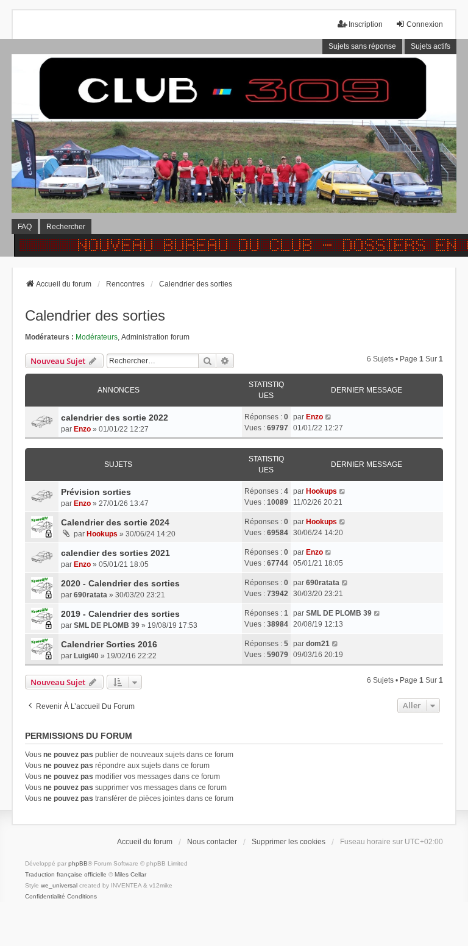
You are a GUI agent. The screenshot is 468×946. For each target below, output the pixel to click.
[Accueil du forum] (234, 147)
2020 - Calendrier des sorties (120, 583)
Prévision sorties (96, 492)
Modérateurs (97, 337)
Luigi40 (86, 656)
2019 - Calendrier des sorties (120, 614)
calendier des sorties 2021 (115, 553)
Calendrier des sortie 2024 (115, 522)
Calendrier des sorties (95, 315)
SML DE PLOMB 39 (107, 625)
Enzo (82, 429)
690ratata (90, 595)
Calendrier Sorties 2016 (109, 644)
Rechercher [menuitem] (65, 226)
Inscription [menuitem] (366, 24)
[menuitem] (45, 896)
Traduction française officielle (66, 874)
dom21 (318, 643)
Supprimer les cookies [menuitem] (288, 842)
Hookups (321, 491)
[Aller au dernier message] (329, 416)
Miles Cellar (130, 874)
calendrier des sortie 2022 (114, 417)
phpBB (78, 863)
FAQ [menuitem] (25, 226)
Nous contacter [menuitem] (212, 842)
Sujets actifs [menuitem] (430, 46)
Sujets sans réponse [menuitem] (362, 46)
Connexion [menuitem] (424, 24)
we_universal (59, 885)
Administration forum (155, 337)
